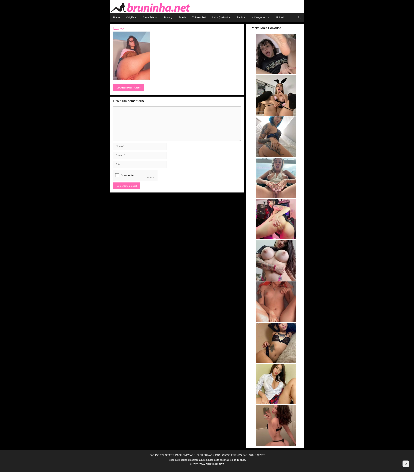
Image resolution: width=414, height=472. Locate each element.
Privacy (168, 17)
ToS (245, 455)
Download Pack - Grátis (128, 87)
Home (116, 17)
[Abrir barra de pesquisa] (299, 17)
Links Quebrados (221, 17)
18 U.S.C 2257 (257, 455)
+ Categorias (259, 17)
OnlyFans (131, 17)
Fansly (182, 17)
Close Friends (150, 17)
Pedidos (241, 17)
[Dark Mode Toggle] (405, 463)
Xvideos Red (199, 17)
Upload (279, 17)
